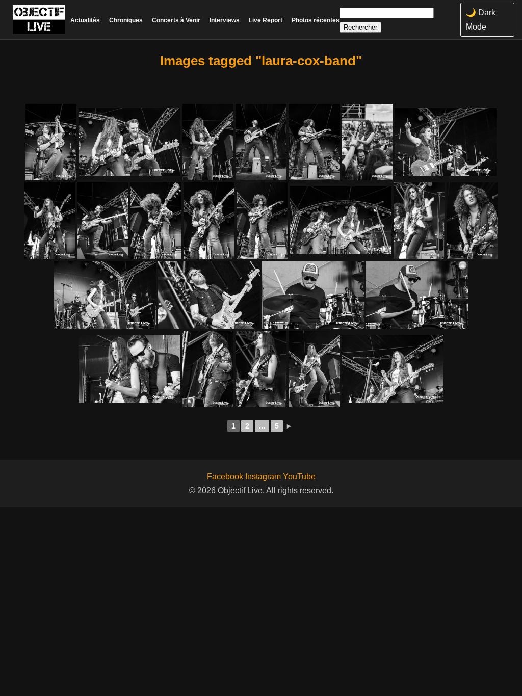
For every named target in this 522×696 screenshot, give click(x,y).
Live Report (265, 20)
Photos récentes (316, 20)
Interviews (225, 20)
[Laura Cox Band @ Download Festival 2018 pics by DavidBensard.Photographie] (50, 142)
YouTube (299, 476)
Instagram (263, 476)
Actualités (85, 20)
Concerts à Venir (176, 20)
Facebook (225, 476)
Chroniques (126, 20)
